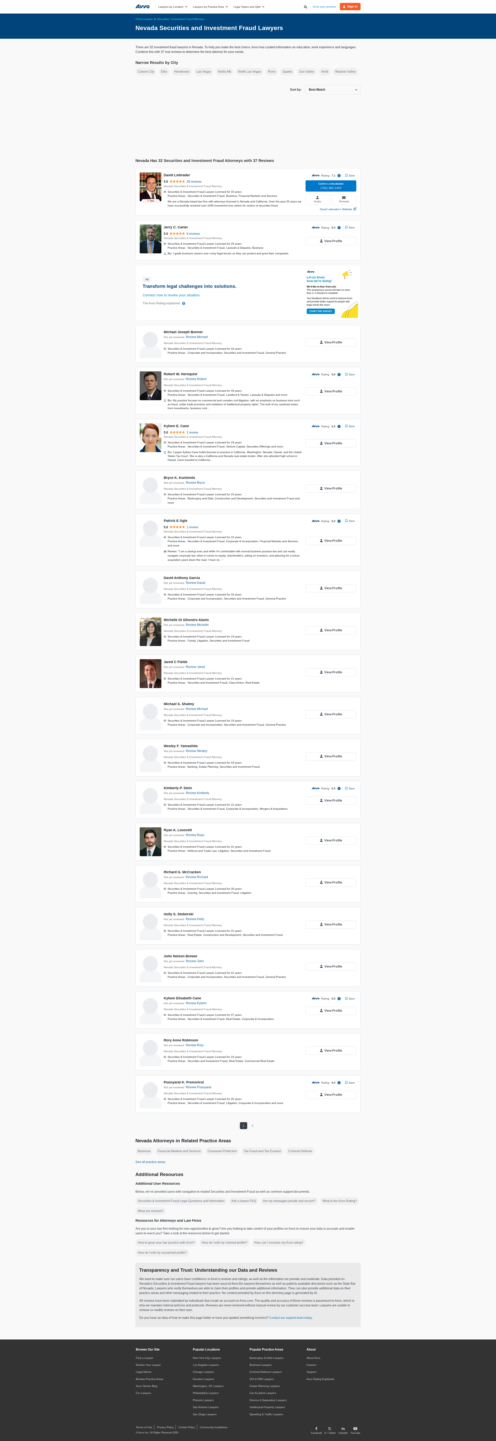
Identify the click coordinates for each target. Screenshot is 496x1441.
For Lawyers (143, 1393)
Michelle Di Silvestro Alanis (186, 620)
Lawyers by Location (170, 6)
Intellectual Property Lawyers (267, 1407)
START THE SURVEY (320, 311)
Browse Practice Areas (149, 1379)
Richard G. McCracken (182, 872)
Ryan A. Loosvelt (178, 830)
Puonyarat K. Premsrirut (184, 1082)
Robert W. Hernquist (180, 374)
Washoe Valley (345, 71)
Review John (195, 961)
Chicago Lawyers (203, 1371)
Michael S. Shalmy (179, 704)
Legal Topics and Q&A (247, 6)
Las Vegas (203, 71)
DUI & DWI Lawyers (262, 1379)
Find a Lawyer (144, 1357)
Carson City (146, 71)
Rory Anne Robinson (181, 1040)
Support (311, 1371)
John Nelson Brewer (180, 956)
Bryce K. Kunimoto (179, 478)
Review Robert (196, 379)
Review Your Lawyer (148, 1364)
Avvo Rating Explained (320, 1379)
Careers (311, 1364)
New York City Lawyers (207, 1357)
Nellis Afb (224, 71)
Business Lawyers (261, 1364)
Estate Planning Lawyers (265, 1386)
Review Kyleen (196, 1003)
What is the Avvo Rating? (339, 1201)
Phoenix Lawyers (203, 1400)
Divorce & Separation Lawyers (268, 1400)
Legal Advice (143, 1371)
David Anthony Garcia (182, 578)
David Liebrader (177, 175)
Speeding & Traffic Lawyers (266, 1414)
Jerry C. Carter (176, 227)
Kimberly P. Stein (178, 788)
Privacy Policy (165, 1427)
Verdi (324, 71)
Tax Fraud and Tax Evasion (262, 1151)
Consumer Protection (222, 1151)
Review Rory (195, 1045)
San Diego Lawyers (205, 1414)
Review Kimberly (197, 793)
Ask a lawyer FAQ (243, 1201)
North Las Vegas (249, 71)
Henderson (181, 71)
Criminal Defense (300, 1151)
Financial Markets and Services (179, 1151)
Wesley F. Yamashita (181, 746)
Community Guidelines (213, 1427)
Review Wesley (196, 751)
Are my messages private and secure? (289, 1201)
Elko (164, 71)
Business (144, 1151)
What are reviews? (150, 1211)
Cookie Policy (186, 1427)
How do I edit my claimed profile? (224, 1242)
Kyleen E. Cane (176, 426)
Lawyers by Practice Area (208, 6)
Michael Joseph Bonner (183, 332)
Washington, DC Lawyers (208, 1386)
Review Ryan (195, 835)
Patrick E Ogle (175, 521)
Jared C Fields (176, 662)
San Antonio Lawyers (206, 1407)
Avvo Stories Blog (146, 1386)
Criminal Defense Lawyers (266, 1371)
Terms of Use (144, 1427)
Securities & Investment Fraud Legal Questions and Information (181, 1201)
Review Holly (195, 919)
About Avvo (313, 1357)
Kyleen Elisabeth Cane (182, 998)
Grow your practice (324, 6)
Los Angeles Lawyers (206, 1364)
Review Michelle (197, 624)
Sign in (352, 6)
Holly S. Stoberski (178, 914)
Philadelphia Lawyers (206, 1393)
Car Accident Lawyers (263, 1393)
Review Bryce (195, 482)
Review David (195, 582)
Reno (272, 71)
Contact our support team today (290, 1317)
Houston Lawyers (203, 1379)
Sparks (287, 71)
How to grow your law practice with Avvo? (166, 1242)
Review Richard (197, 877)
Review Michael (197, 337)
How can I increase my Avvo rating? (278, 1242)
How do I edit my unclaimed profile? (162, 1252)
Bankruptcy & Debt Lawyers (266, 1357)
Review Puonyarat (198, 1087)
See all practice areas (150, 1162)
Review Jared (195, 666)
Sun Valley (306, 71)
